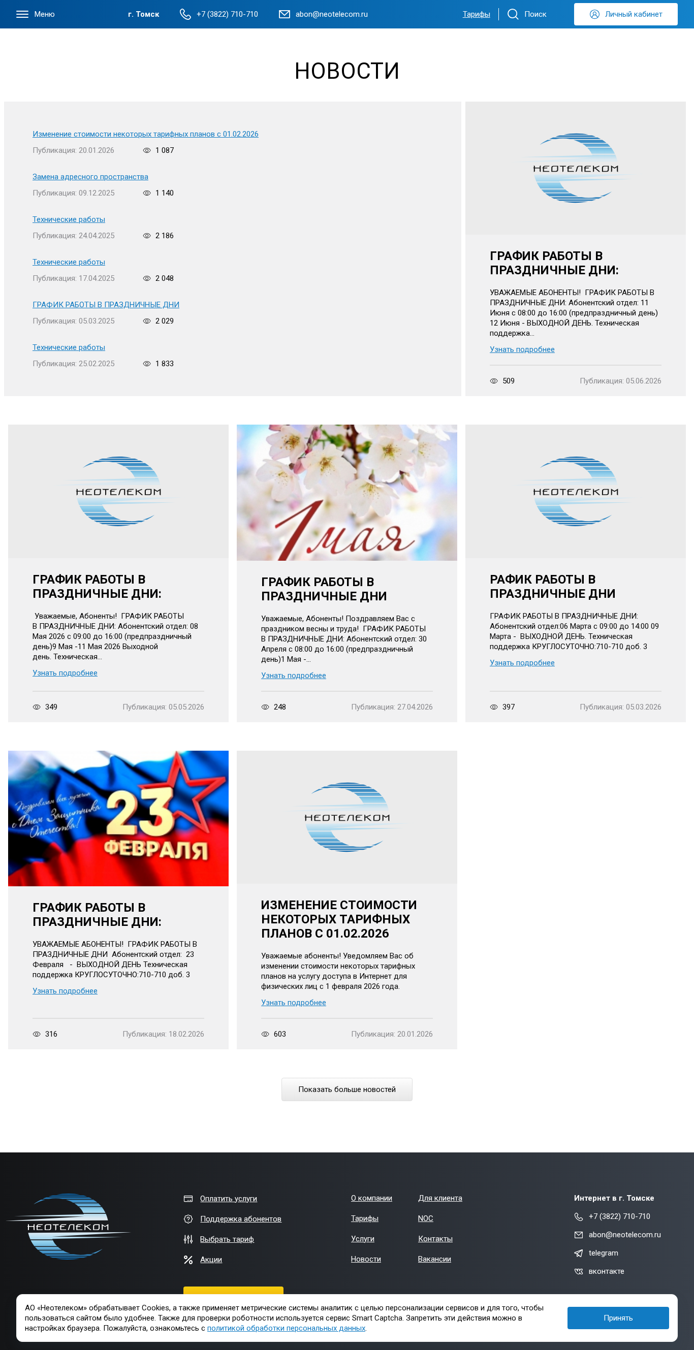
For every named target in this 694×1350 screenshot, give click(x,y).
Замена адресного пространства (90, 176)
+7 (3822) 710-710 (619, 1216)
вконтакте (606, 1271)
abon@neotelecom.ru (625, 1234)
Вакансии (434, 1259)
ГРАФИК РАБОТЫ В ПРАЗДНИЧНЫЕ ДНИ (106, 304)
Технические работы (69, 219)
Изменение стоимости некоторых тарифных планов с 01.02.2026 (146, 134)
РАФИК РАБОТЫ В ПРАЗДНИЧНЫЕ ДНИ (553, 586)
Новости (366, 1259)
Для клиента (440, 1198)
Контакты (435, 1238)
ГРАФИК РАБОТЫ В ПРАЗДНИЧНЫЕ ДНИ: (554, 263)
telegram (603, 1253)
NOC (425, 1218)
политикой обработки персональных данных (286, 1328)
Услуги (362, 1238)
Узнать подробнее (522, 349)
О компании (371, 1198)
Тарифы (476, 14)
